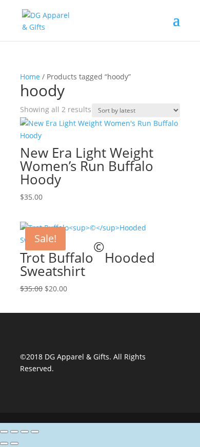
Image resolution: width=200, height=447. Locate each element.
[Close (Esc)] (35, 431)
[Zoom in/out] (4, 431)
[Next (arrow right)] (14, 443)
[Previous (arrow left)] (4, 443)
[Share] (25, 431)
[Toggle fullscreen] (14, 431)
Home (30, 76)
